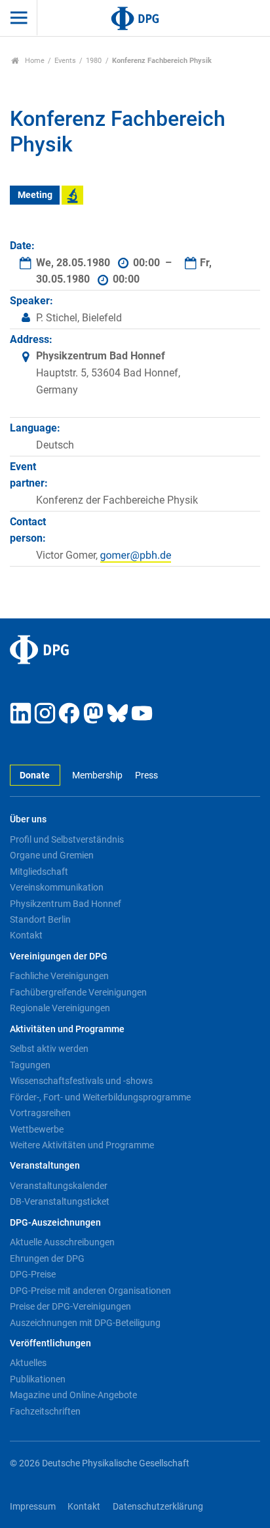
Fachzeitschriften (45, 1411)
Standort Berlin (40, 919)
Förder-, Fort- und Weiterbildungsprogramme (100, 1097)
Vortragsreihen (40, 1113)
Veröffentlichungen (50, 1343)
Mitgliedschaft (39, 871)
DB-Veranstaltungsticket (59, 1201)
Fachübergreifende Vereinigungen (78, 992)
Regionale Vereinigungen (60, 1008)
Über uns (28, 819)
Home (34, 60)
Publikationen (38, 1379)
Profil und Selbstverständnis (67, 839)
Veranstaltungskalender (58, 1185)
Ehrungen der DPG (47, 1258)
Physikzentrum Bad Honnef (65, 903)
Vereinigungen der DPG (58, 956)
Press (146, 775)
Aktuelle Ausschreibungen (62, 1242)
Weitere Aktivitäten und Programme (82, 1145)
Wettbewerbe (37, 1129)
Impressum (33, 1506)
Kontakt (26, 935)
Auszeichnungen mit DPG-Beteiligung (85, 1322)
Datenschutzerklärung (158, 1506)
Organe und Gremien (52, 855)
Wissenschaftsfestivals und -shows (81, 1081)
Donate (35, 775)
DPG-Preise (33, 1274)
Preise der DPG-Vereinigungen (70, 1306)
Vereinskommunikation (57, 887)
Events (65, 60)
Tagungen (30, 1065)
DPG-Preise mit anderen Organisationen (90, 1290)
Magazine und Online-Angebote (73, 1395)
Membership (97, 775)
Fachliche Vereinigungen (59, 976)
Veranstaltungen (45, 1165)
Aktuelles (28, 1362)
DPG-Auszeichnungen (55, 1222)
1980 (94, 60)
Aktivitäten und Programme (67, 1029)
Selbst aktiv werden (49, 1048)
